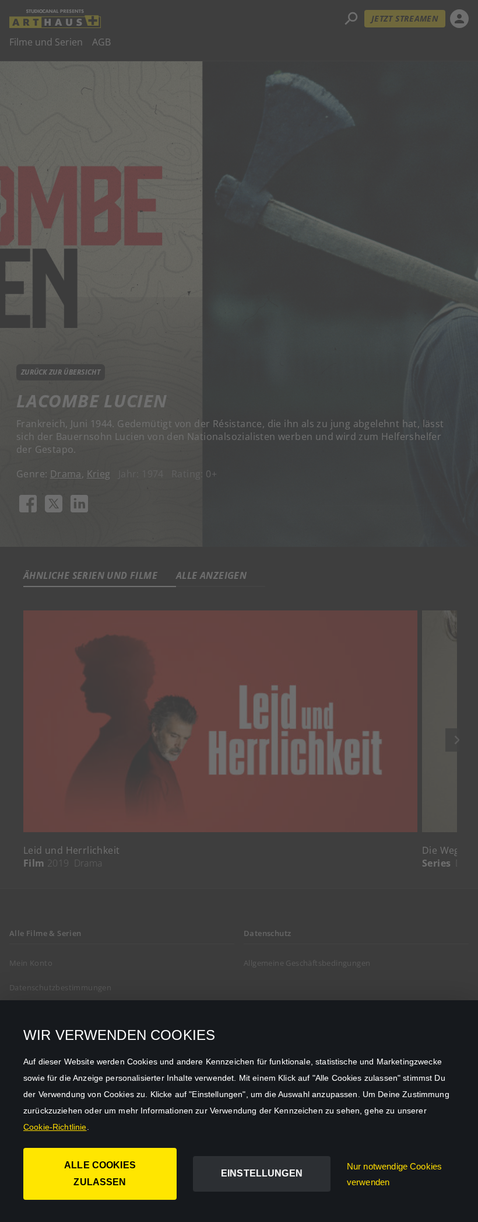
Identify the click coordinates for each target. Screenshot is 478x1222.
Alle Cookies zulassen (100, 1173)
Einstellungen (262, 1173)
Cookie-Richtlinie (55, 1127)
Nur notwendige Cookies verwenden (394, 1174)
